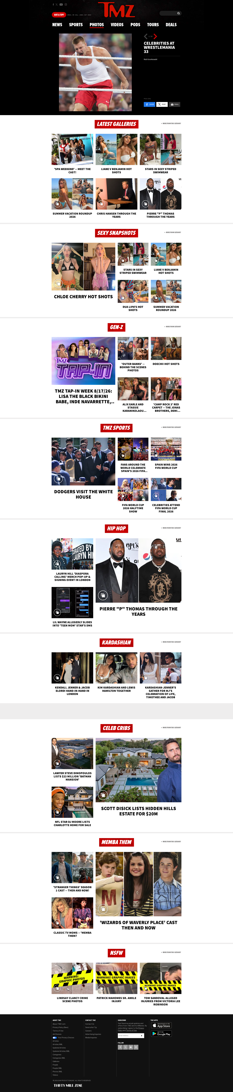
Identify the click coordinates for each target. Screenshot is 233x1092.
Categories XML (59, 1058)
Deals (171, 25)
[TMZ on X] (57, 4)
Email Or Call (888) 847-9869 (79, 15)
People (55, 1065)
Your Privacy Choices (65, 1038)
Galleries (56, 1061)
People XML (57, 1068)
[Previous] (146, 36)
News (57, 25)
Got (59, 15)
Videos (117, 25)
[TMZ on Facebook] (53, 4)
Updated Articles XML (61, 1051)
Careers (88, 1031)
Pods (135, 25)
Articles (56, 1041)
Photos (97, 25)
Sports (76, 25)
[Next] (155, 36)
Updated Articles (59, 1048)
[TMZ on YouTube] (130, 1047)
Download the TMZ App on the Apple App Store (161, 1025)
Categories (57, 1055)
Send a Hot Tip (91, 1027)
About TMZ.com (59, 1024)
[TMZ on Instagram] (66, 4)
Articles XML (57, 1044)
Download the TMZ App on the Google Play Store (161, 1034)
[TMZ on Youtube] (61, 4)
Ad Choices (57, 1034)
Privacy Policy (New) (60, 1027)
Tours (153, 25)
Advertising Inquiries (93, 1034)
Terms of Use (58, 1031)
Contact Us (89, 1024)
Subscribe (141, 1035)
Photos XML (57, 1072)
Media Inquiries (91, 1038)
